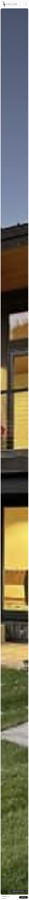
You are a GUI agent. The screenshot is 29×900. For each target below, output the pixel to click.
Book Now (23, 897)
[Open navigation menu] (26, 4)
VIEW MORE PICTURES (19, 891)
